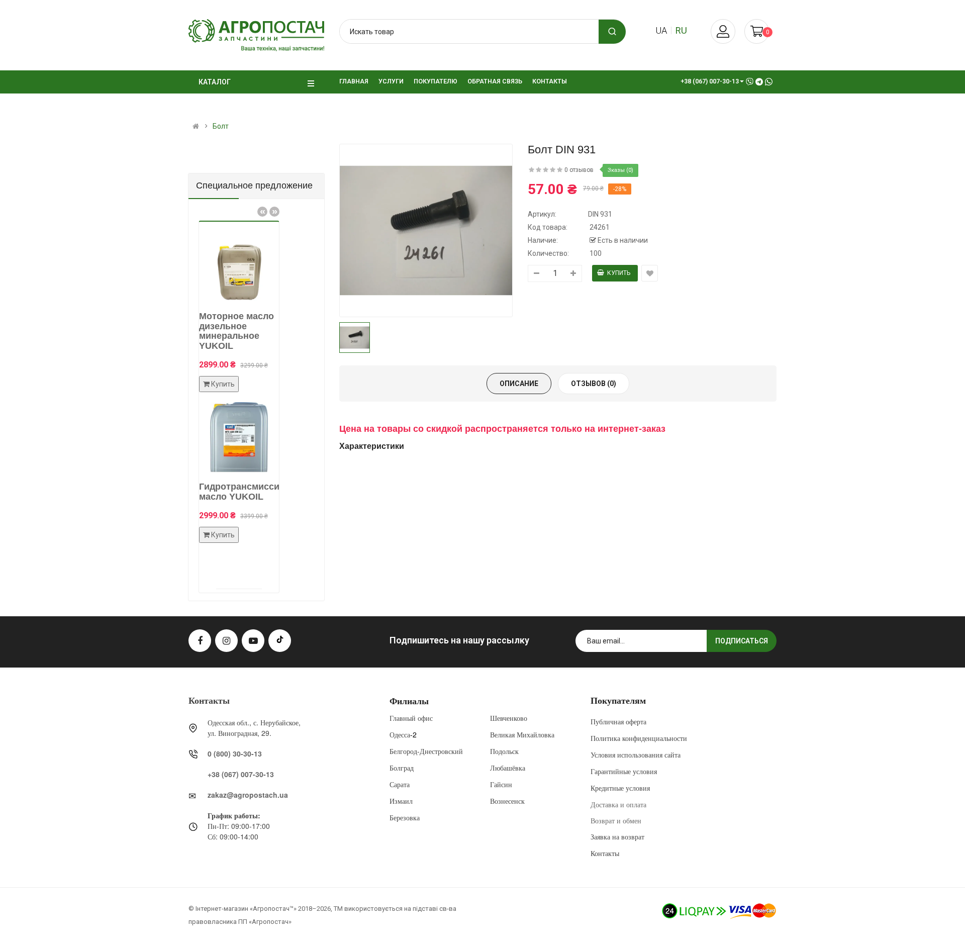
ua (661, 30)
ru (681, 30)
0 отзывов (579, 169)
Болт (221, 126)
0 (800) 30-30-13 (235, 753)
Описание (519, 384)
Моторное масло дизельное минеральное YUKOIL (224, 331)
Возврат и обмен (616, 820)
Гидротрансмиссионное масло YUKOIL (241, 492)
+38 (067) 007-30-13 (241, 774)
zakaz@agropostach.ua (248, 795)
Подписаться (741, 641)
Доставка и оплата (618, 804)
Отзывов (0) (593, 384)
